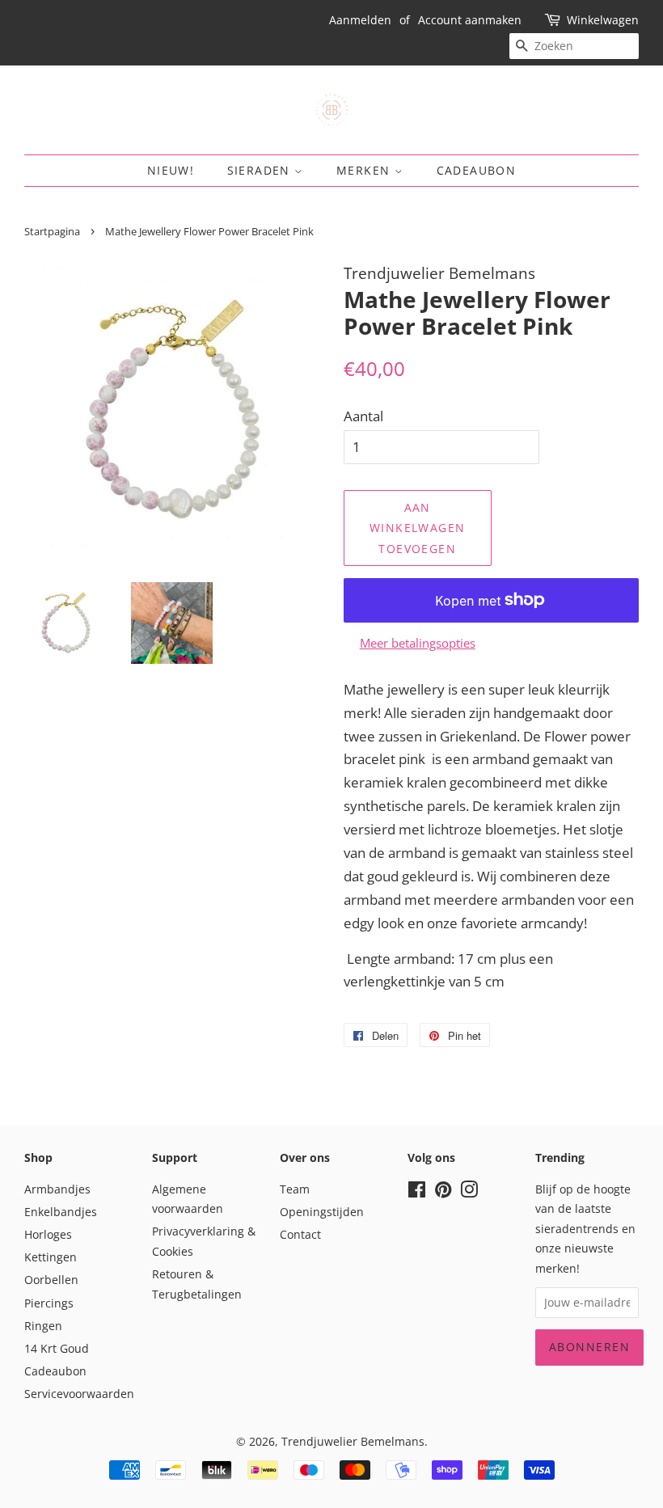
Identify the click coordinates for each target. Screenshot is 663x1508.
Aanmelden (360, 19)
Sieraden (261, 170)
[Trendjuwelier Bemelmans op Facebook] (417, 1192)
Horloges (48, 1234)
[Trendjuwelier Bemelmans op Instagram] (469, 1192)
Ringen (43, 1325)
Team (295, 1189)
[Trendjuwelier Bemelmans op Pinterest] (443, 1192)
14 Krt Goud (56, 1348)
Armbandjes (57, 1189)
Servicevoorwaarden (79, 1393)
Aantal (363, 416)
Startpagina (52, 231)
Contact (300, 1234)
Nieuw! (170, 170)
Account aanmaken (470, 19)
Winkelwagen (603, 19)
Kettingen (50, 1257)
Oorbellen (51, 1279)
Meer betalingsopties (417, 643)
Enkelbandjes (60, 1211)
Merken (365, 170)
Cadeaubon (477, 170)
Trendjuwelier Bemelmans (352, 1441)
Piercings (49, 1303)
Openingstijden (322, 1211)
